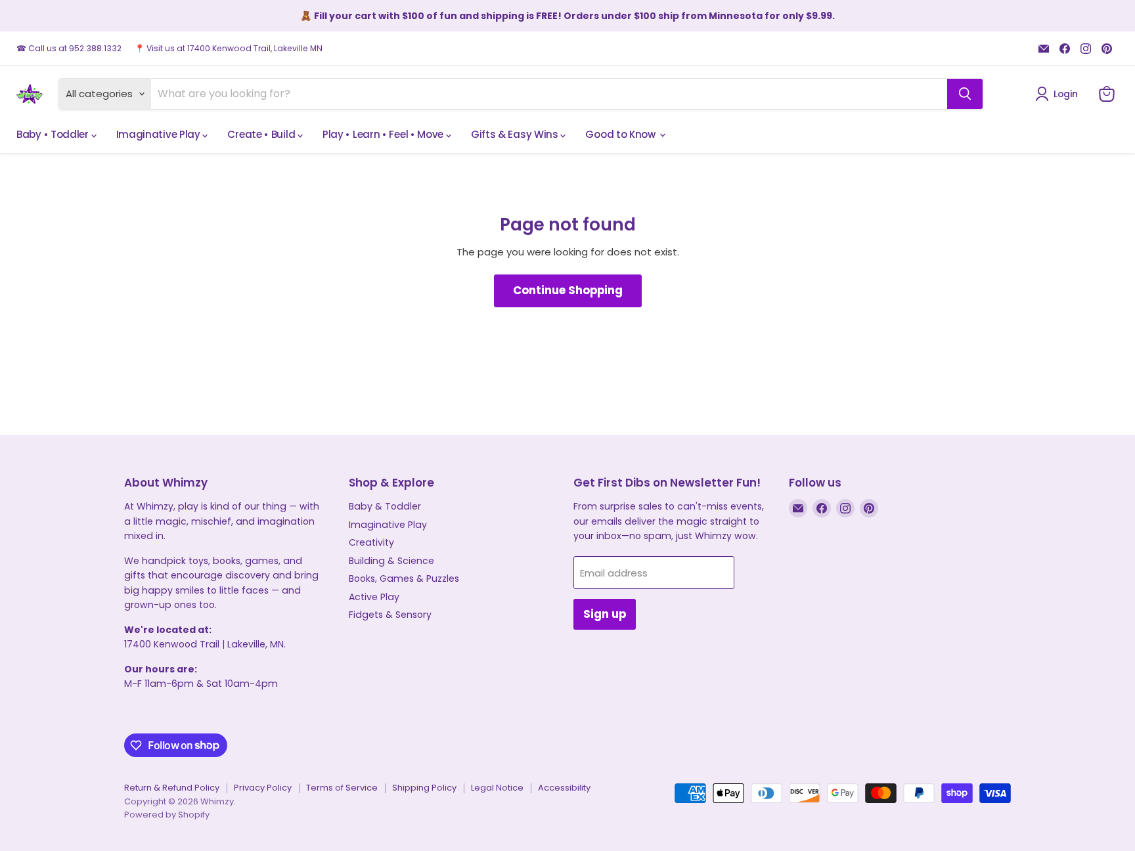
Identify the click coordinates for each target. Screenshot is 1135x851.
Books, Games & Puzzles (404, 578)
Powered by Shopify (167, 814)
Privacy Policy (263, 787)
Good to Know (621, 134)
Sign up (604, 614)
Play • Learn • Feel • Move (384, 134)
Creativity (371, 542)
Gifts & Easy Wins (516, 134)
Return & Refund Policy (171, 787)
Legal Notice (497, 787)
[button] (1058, 94)
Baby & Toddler (385, 506)
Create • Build (262, 134)
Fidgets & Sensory (390, 614)
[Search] (965, 94)
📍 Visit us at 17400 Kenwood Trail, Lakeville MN (229, 48)
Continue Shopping (568, 290)
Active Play (374, 596)
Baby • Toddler (53, 134)
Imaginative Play (159, 134)
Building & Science (391, 560)
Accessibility (564, 787)
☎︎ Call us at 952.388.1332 (69, 48)
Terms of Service (342, 787)
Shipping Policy (424, 787)
